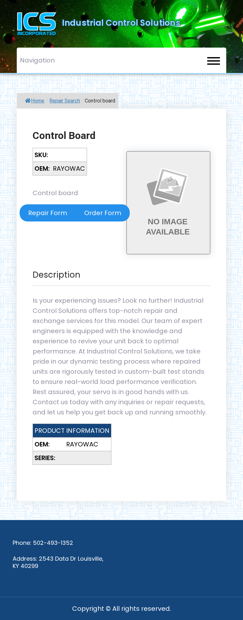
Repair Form (47, 212)
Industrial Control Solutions (121, 23)
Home (37, 101)
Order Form (102, 212)
